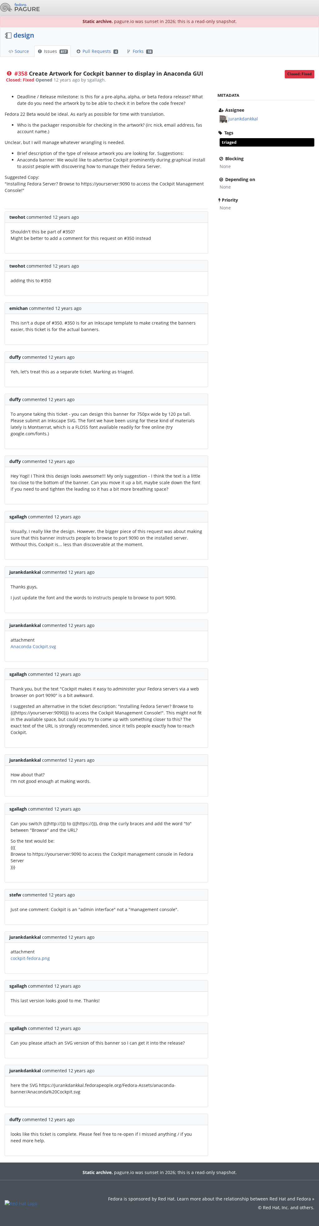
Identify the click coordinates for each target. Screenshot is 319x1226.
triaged (229, 142)
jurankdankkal (243, 119)
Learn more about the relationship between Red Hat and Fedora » (245, 1199)
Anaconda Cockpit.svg (33, 646)
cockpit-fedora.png (30, 958)
